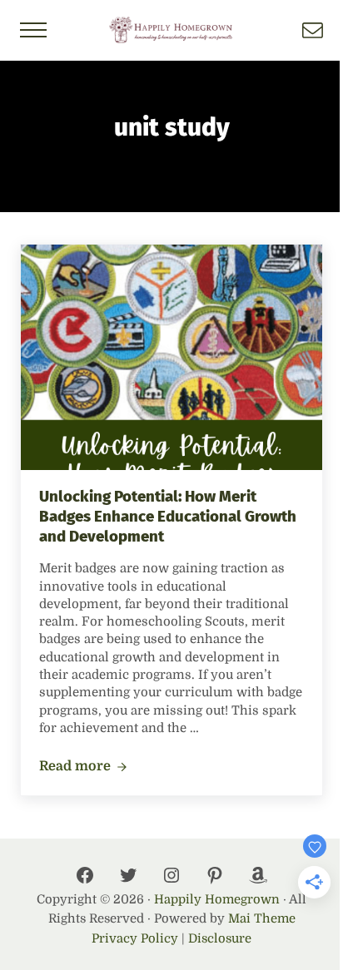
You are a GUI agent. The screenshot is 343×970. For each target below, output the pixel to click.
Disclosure (219, 939)
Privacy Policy (135, 939)
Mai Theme (262, 919)
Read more (83, 767)
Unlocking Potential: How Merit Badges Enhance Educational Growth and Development (167, 516)
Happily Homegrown (217, 900)
